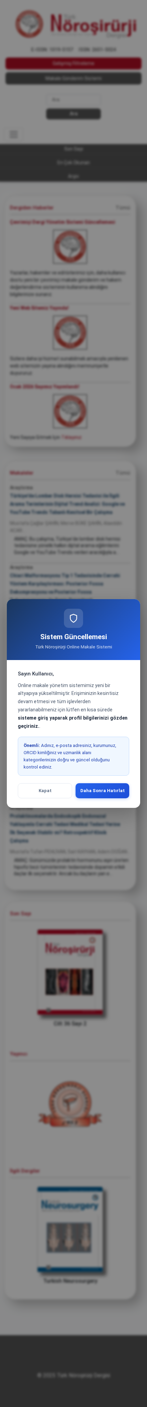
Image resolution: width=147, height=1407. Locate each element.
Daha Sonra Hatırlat (102, 790)
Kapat (45, 790)
